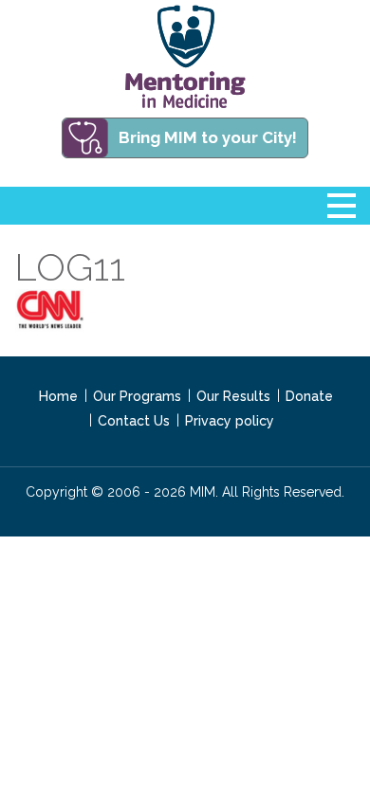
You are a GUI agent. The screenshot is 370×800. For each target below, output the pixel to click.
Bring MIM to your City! (208, 137)
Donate (309, 396)
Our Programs (137, 396)
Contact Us (134, 420)
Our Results (233, 396)
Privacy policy (229, 420)
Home (58, 396)
